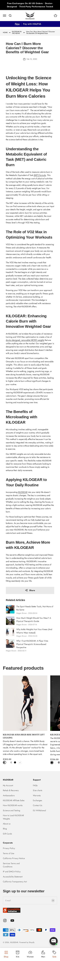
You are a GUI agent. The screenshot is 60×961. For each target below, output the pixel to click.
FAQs (35, 785)
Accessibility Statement (12, 876)
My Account (8, 785)
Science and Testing (11, 810)
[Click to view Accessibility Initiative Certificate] (30, 910)
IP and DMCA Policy (12, 871)
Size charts (37, 790)
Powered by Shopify (26, 942)
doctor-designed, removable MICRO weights (25, 340)
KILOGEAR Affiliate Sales (13, 800)
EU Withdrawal (39, 810)
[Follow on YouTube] (12, 920)
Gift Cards (7, 833)
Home (5, 32)
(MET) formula (40, 175)
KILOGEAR (22, 492)
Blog (5, 828)
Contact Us (37, 805)
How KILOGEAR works (13, 805)
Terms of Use (8, 853)
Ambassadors (9, 795)
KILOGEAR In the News (17, 32)
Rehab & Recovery (11, 790)
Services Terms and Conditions (11, 865)
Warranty (37, 795)
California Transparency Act (15, 881)
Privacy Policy (9, 848)
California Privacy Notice (14, 858)
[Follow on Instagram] (5, 920)
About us (6, 823)
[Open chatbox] (54, 941)
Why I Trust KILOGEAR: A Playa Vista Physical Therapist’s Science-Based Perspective (32, 644)
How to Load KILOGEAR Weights (13, 817)
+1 (20, 762)
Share (32, 590)
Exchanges (37, 800)
